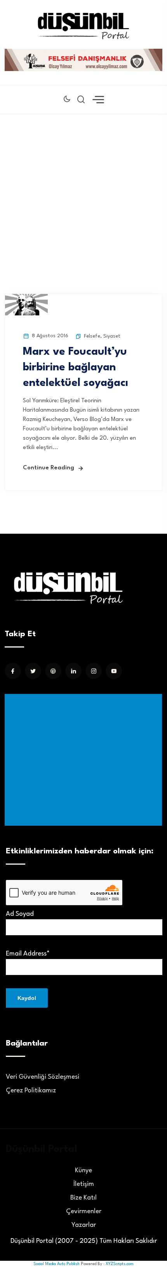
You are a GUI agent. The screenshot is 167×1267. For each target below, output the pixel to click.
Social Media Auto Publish (56, 1264)
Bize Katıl (83, 1197)
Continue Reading (48, 468)
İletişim (83, 1184)
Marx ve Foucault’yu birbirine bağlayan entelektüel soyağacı (75, 368)
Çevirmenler (83, 1211)
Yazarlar (83, 1225)
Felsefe (92, 336)
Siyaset (111, 336)
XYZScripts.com (120, 1264)
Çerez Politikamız (31, 1090)
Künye (83, 1170)
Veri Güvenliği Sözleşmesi (42, 1077)
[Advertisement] (83, 192)
